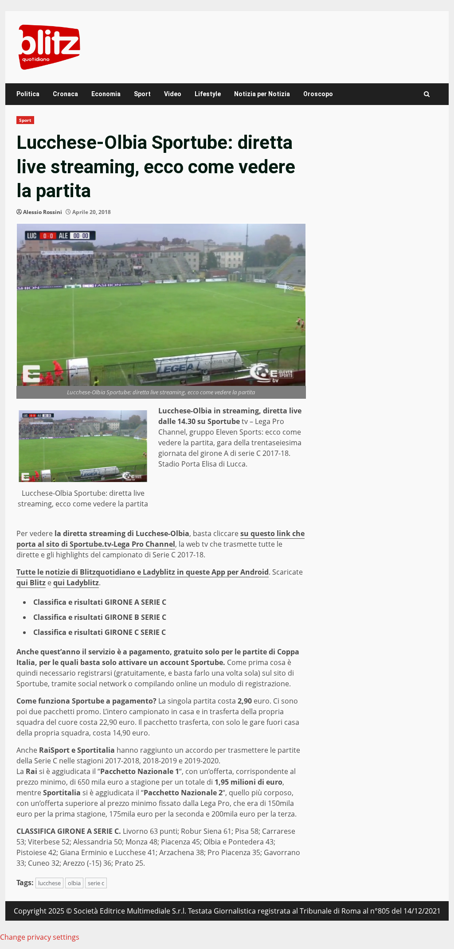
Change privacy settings (39, 937)
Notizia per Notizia (262, 93)
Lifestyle (208, 93)
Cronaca (65, 93)
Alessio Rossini (42, 212)
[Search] (427, 94)
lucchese (49, 883)
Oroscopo (318, 93)
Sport (142, 93)
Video (172, 93)
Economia (106, 93)
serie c (96, 883)
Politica (27, 93)
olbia (74, 883)
